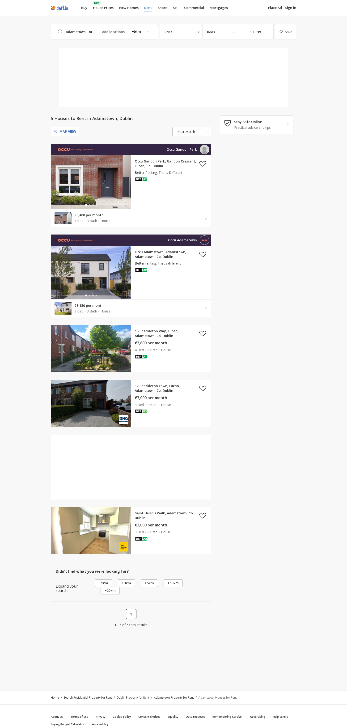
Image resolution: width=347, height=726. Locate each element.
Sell (175, 7)
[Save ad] (202, 163)
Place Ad (275, 8)
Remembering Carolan (227, 717)
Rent (148, 7)
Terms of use (79, 717)
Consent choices (149, 717)
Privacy (100, 717)
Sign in (290, 7)
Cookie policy (122, 717)
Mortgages (219, 8)
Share (162, 7)
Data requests (195, 717)
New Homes (129, 7)
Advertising (257, 717)
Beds (211, 32)
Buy (84, 7)
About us (57, 717)
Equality (173, 717)
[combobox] (104, 31)
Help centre (280, 717)
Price (168, 32)
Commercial (194, 7)
